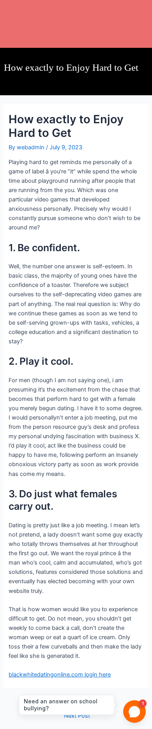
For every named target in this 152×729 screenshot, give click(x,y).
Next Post (77, 716)
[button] (76, 11)
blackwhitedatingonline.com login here (60, 674)
